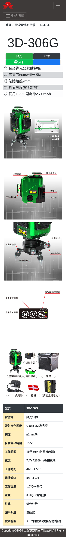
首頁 (8, 25)
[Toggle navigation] (58, 5)
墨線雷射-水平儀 (25, 25)
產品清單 (17, 16)
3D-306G (44, 25)
